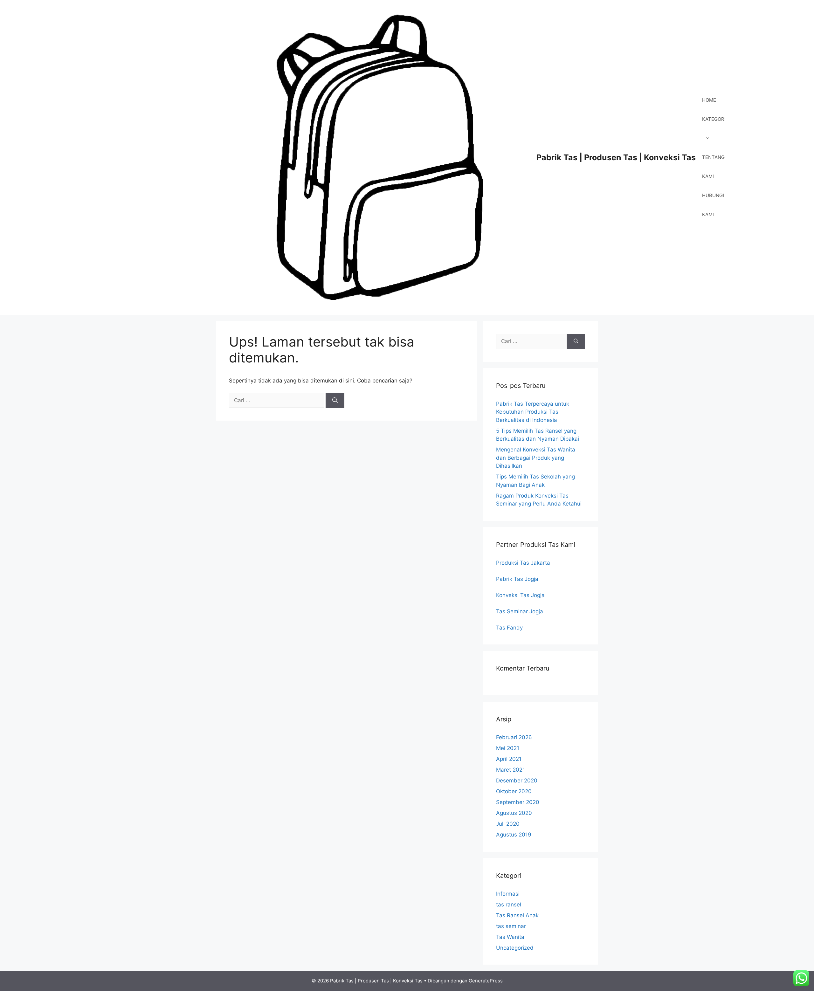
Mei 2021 (507, 748)
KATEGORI (714, 119)
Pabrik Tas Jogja (517, 579)
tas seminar (511, 926)
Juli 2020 (508, 824)
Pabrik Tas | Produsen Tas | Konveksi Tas (616, 157)
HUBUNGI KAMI (713, 204)
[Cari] (335, 400)
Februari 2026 (514, 737)
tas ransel (508, 904)
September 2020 (517, 802)
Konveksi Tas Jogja (520, 595)
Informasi (508, 894)
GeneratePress (486, 981)
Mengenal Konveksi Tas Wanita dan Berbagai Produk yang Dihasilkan (535, 457)
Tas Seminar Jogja (519, 611)
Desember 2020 (516, 780)
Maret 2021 (510, 770)
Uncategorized (515, 948)
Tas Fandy (509, 627)
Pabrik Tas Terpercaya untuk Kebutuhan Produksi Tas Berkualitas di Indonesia (532, 412)
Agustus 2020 (514, 813)
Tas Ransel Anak (517, 915)
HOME (709, 100)
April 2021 (508, 759)
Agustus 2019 (513, 834)
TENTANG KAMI (713, 166)
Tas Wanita (510, 937)
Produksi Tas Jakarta (523, 563)
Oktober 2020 (514, 791)
